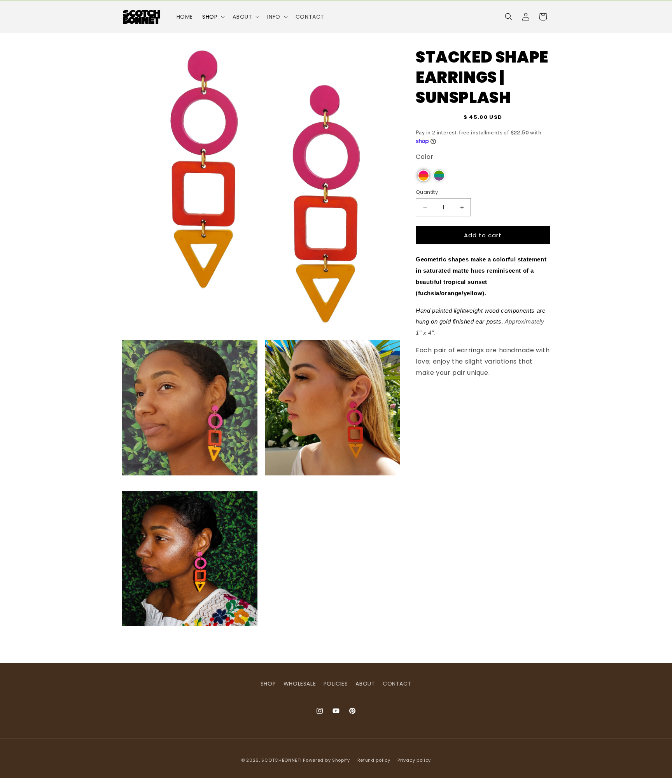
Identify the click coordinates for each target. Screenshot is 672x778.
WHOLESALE (300, 683)
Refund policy (373, 760)
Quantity (427, 192)
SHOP (268, 683)
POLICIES (336, 683)
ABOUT (365, 683)
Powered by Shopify (326, 760)
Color (425, 156)
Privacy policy (414, 760)
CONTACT (397, 683)
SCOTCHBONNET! (281, 760)
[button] (213, 17)
